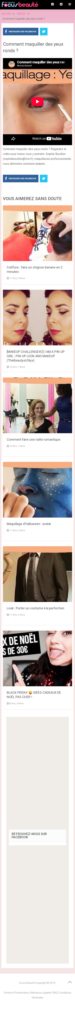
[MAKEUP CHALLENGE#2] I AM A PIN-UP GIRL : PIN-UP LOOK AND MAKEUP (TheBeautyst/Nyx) (36, 356)
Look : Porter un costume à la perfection (35, 608)
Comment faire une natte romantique (33, 439)
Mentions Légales (41, 992)
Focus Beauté (27, 982)
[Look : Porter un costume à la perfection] (37, 574)
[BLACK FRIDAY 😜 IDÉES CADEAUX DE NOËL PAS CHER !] (37, 659)
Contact (8, 992)
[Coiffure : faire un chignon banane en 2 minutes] (37, 233)
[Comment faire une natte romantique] (37, 406)
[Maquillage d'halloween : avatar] (37, 490)
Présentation (21, 992)
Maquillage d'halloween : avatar (29, 524)
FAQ (55, 992)
